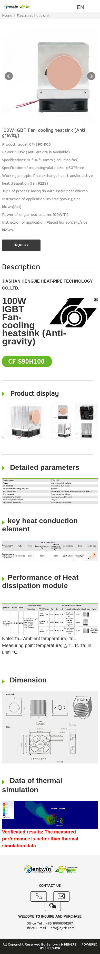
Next (91, 76)
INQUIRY (21, 245)
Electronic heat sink (33, 16)
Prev (9, 76)
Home (7, 16)
